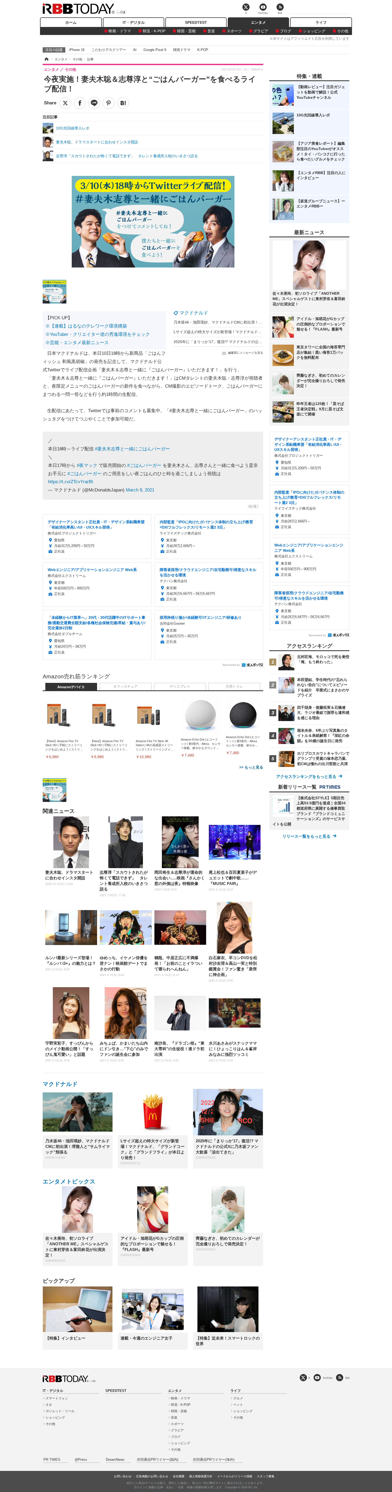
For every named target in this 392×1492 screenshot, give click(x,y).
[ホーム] (46, 59)
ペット (238, 1405)
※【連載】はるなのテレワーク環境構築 (86, 326)
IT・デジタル (134, 22)
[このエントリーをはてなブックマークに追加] (123, 103)
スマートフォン (57, 1398)
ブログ (285, 31)
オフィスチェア (125, 686)
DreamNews (115, 1460)
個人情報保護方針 (201, 1476)
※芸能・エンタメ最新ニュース (77, 342)
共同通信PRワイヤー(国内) (157, 1460)
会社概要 (179, 1476)
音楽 (211, 31)
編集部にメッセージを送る (245, 352)
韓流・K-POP (154, 31)
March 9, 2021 (140, 490)
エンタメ (258, 22)
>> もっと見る (251, 767)
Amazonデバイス (71, 687)
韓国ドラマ (181, 50)
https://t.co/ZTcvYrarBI (70, 481)
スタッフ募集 (265, 1476)
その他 (342, 31)
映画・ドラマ (120, 31)
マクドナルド (193, 313)
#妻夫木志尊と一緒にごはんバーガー (132, 448)
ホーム (71, 22)
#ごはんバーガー (144, 465)
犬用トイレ (234, 686)
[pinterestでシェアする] (108, 103)
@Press (81, 1460)
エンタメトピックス (69, 1181)
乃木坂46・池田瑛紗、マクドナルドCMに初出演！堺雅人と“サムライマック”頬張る (243, 322)
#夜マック (87, 465)
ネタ (49, 1405)
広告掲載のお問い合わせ (152, 1476)
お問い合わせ (122, 1476)
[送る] (94, 103)
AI (135, 50)
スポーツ (234, 31)
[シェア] (80, 103)
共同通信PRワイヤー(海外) (213, 1460)
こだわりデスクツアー (108, 50)
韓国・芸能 (186, 31)
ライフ (321, 22)
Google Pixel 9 (154, 50)
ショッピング (314, 31)
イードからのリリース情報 (234, 1476)
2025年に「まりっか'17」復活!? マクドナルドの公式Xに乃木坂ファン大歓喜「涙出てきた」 (251, 342)
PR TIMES (51, 1460)
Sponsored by (231, 664)
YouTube (328, 1378)
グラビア (260, 31)
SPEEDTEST (196, 22)
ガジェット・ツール (60, 1411)
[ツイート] (65, 103)
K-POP (202, 50)
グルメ (238, 1398)
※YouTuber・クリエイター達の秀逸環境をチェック (97, 334)
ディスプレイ (180, 686)
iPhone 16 (77, 50)
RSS (347, 1378)
